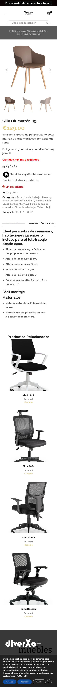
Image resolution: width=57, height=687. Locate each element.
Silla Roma (28, 537)
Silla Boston (28, 609)
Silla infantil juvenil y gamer (26, 200)
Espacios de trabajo (29, 197)
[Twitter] (17, 212)
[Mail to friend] (28, 212)
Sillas (42, 31)
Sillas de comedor (28, 34)
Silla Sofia (28, 466)
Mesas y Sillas (27, 31)
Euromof (28, 399)
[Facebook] (20, 212)
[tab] (13, 223)
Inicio (12, 31)
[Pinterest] (24, 212)
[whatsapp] (31, 212)
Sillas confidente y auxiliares (20, 204)
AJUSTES (22, 675)
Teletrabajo (44, 207)
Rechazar (24, 682)
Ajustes (39, 682)
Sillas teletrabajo (25, 207)
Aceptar (9, 682)
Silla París (28, 394)
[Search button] (47, 23)
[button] (6, 70)
